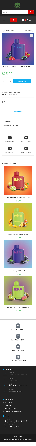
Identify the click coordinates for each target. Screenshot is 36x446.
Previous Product (9, 30)
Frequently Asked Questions (13, 411)
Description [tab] (18, 112)
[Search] (31, 12)
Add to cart (22, 81)
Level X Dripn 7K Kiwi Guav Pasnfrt (18, 307)
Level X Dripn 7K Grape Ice (18, 271)
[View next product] (32, 30)
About (15, 436)
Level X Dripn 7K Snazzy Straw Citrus (18, 197)
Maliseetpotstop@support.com (18, 386)
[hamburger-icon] (4, 20)
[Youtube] (11, 426)
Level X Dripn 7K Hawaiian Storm (18, 234)
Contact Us (8, 405)
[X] (6, 421)
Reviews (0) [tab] (18, 116)
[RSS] (16, 426)
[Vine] (6, 426)
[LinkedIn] (21, 421)
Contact (20, 436)
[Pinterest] (26, 421)
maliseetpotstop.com (15, 391)
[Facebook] (11, 421)
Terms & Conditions (10, 408)
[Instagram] (16, 421)
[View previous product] (3, 30)
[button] (31, 35)
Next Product (27, 30)
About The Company (11, 403)
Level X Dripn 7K (12, 94)
